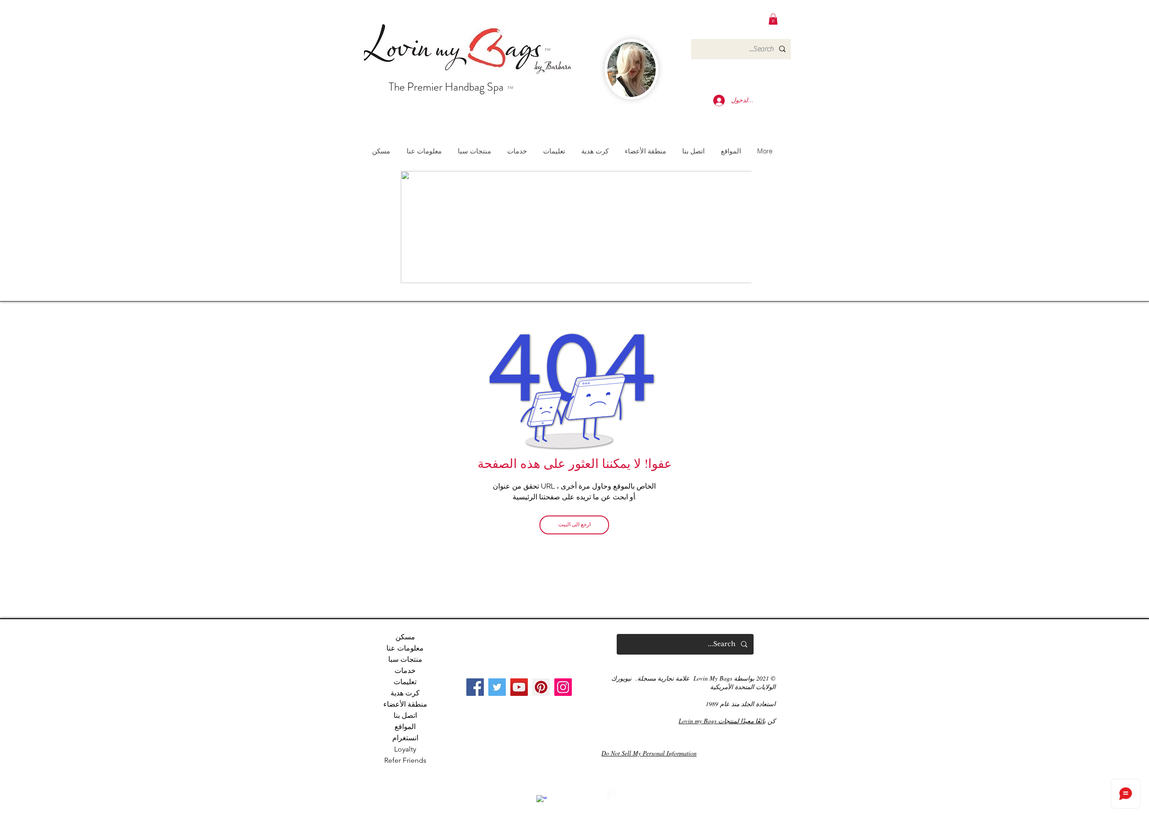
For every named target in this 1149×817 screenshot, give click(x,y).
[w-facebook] (541, 800)
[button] (773, 19)
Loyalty (405, 749)
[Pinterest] (541, 687)
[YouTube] (519, 687)
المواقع (405, 726)
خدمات (405, 670)
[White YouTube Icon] (564, 793)
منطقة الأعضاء (405, 704)
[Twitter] (497, 687)
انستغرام (405, 738)
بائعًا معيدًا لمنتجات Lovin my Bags (722, 721)
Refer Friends (405, 760)
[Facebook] (475, 687)
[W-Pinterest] (610, 793)
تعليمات (405, 681)
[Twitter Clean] (587, 793)
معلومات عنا (405, 648)
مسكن (405, 637)
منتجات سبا (405, 659)
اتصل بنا (405, 715)
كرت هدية (405, 693)
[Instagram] (563, 687)
